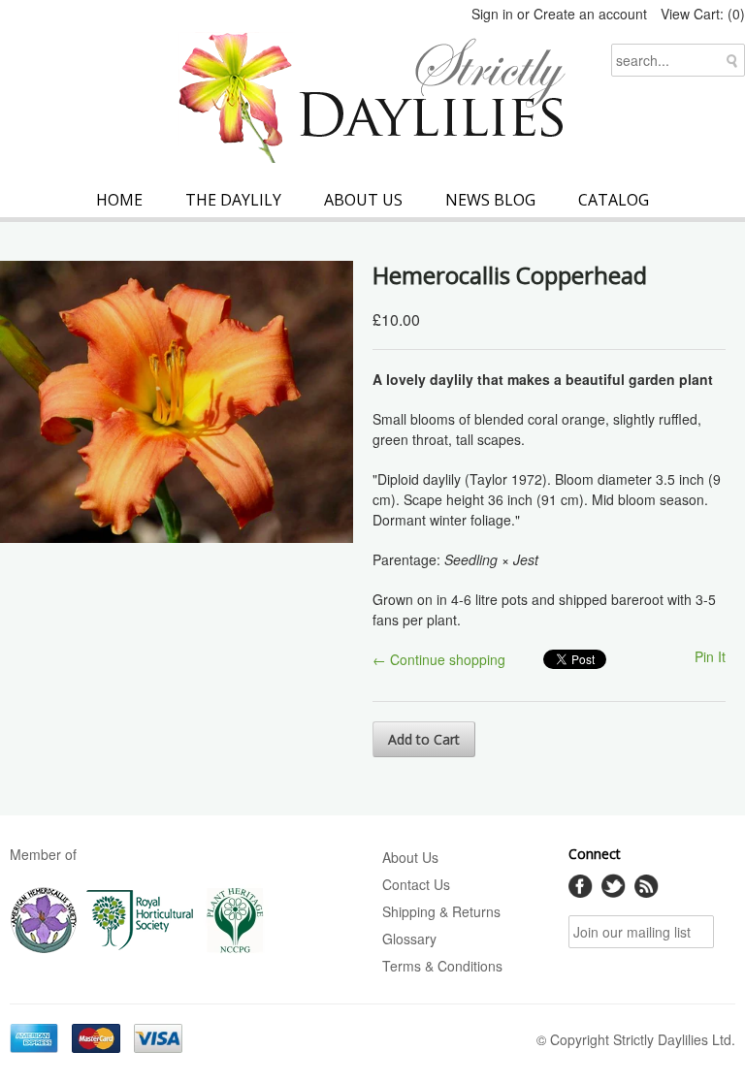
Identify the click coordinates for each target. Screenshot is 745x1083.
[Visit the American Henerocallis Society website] (44, 949)
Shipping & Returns (441, 911)
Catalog (613, 199)
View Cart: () (703, 13)
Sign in (492, 13)
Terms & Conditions (442, 965)
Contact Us (416, 884)
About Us (363, 199)
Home (119, 199)
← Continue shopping (438, 659)
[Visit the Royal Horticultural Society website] (140, 949)
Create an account (590, 13)
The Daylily (233, 199)
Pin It (710, 656)
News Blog (490, 199)
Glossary (409, 938)
